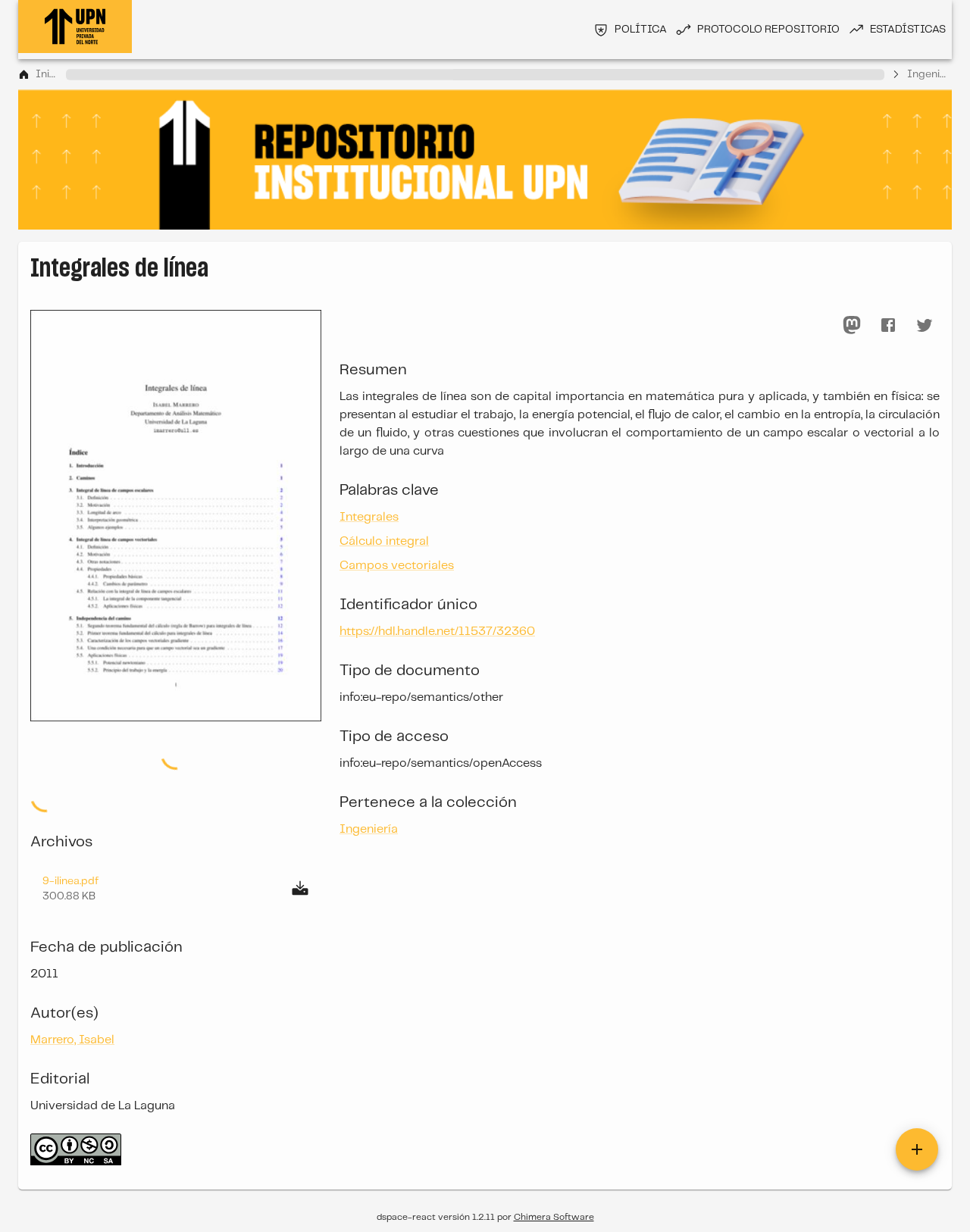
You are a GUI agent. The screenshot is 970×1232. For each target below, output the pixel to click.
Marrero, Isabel (72, 1040)
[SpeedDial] (917, 1149)
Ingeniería (929, 74)
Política (641, 29)
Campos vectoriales (397, 565)
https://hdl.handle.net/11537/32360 (437, 631)
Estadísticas (908, 29)
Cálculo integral (384, 541)
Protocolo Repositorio (768, 29)
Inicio (48, 74)
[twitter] (924, 325)
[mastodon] (852, 325)
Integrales (369, 517)
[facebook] (888, 325)
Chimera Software (554, 1217)
